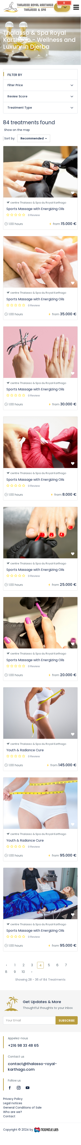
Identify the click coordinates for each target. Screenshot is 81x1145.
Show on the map (17, 130)
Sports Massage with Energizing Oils (35, 208)
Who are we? (12, 1112)
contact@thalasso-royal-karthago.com (32, 1066)
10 (23, 971)
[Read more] (10, 1087)
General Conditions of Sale (22, 1107)
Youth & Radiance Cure (25, 750)
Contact (9, 1116)
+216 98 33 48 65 (23, 1045)
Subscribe (67, 1020)
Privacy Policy (13, 1099)
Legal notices (12, 1103)
